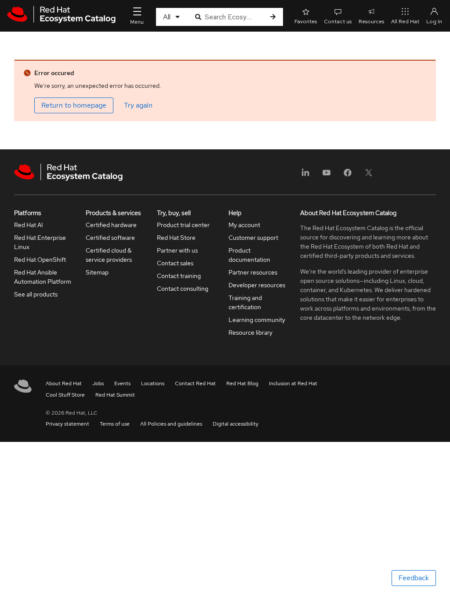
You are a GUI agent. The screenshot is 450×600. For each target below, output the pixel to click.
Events (122, 383)
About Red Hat (64, 383)
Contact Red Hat (195, 383)
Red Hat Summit (115, 394)
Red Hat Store (176, 238)
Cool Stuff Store (65, 394)
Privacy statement (67, 423)
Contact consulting (182, 289)
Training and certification (245, 302)
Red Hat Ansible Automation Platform (42, 277)
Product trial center (183, 225)
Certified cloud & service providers (109, 255)
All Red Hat (405, 21)
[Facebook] (347, 175)
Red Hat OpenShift (40, 260)
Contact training (179, 276)
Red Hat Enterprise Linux (40, 242)
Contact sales (175, 263)
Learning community (257, 320)
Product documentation (249, 255)
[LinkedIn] (305, 175)
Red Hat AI (28, 225)
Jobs (98, 383)
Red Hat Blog (242, 383)
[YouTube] (326, 175)
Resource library (250, 332)
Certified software (110, 238)
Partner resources (253, 272)
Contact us (338, 21)
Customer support (253, 238)
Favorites (305, 21)
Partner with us (177, 250)
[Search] (273, 17)
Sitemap (97, 272)
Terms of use (115, 423)
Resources (371, 21)
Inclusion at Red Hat (293, 383)
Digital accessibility (235, 423)
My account (244, 225)
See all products (36, 294)
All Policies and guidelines (171, 423)
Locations (152, 383)
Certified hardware (111, 225)
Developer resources (257, 285)
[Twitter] (368, 175)
